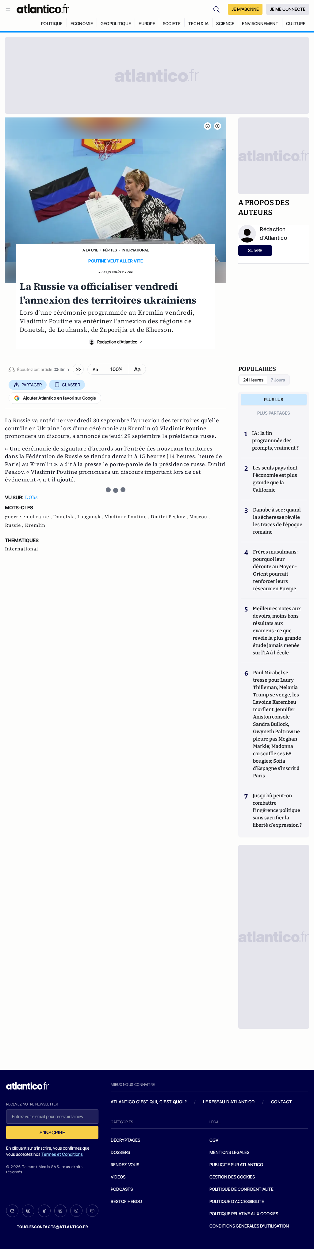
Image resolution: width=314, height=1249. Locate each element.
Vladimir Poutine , (128, 516)
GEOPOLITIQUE (116, 23)
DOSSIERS (120, 1152)
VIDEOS (118, 1176)
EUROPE (147, 23)
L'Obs (31, 497)
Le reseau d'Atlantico (229, 1101)
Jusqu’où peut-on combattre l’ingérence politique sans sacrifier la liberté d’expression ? (277, 810)
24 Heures (253, 379)
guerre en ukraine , (29, 516)
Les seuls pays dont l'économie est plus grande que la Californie (275, 479)
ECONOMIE (82, 23)
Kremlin (35, 525)
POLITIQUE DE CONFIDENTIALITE (241, 1189)
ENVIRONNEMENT (260, 23)
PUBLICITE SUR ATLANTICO (236, 1164)
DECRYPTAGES (125, 1140)
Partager (31, 384)
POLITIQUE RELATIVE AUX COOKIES (243, 1213)
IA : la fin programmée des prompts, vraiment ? (275, 440)
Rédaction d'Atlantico (117, 341)
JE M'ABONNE (245, 9)
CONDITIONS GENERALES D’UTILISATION (249, 1225)
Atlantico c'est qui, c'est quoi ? (149, 1101)
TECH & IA (198, 23)
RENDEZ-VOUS (125, 1164)
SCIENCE (225, 23)
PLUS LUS (273, 399)
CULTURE (295, 23)
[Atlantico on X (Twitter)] (28, 1211)
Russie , (15, 525)
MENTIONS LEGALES (229, 1152)
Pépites (110, 250)
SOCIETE (172, 23)
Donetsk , (65, 516)
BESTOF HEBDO (126, 1201)
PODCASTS (122, 1189)
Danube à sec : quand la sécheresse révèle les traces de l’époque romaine (277, 521)
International (135, 250)
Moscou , (199, 516)
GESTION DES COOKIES (232, 1176)
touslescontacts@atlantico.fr (52, 1226)
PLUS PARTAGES (273, 413)
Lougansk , (91, 516)
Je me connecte (287, 9)
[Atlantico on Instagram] (76, 1211)
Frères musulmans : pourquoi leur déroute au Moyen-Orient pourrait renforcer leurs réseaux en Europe (276, 570)
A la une (90, 250)
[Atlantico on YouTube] (92, 1211)
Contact (281, 1101)
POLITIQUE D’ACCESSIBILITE (236, 1201)
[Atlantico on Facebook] (44, 1211)
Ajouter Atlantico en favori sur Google (59, 397)
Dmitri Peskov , (170, 516)
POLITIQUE (52, 23)
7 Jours (278, 379)
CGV (213, 1140)
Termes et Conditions (62, 1154)
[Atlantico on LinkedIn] (60, 1211)
